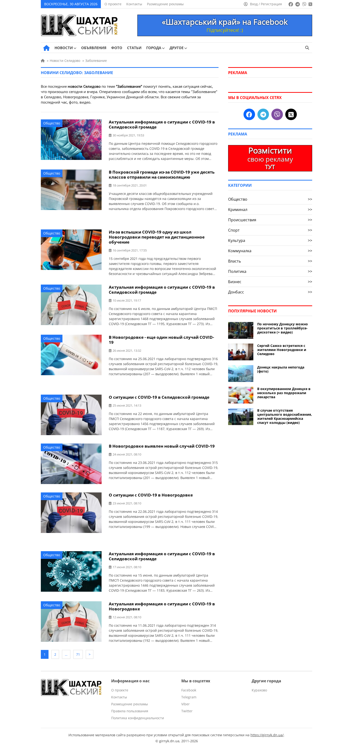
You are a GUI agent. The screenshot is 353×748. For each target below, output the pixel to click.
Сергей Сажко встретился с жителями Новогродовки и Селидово (281, 350)
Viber (185, 704)
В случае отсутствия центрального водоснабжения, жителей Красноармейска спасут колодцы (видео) (284, 416)
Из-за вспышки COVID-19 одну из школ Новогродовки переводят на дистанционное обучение (157, 237)
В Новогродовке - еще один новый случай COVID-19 (161, 339)
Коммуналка (270, 250)
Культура (270, 240)
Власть (270, 261)
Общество (51, 123)
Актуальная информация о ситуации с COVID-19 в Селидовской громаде (162, 124)
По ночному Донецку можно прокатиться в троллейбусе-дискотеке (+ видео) (282, 328)
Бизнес (270, 281)
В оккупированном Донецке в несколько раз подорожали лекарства (283, 393)
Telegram (188, 697)
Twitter (187, 711)
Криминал (270, 209)
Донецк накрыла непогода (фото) (280, 369)
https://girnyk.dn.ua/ (267, 735)
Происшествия (270, 219)
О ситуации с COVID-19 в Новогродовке (151, 495)
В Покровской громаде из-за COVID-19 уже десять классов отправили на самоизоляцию (161, 174)
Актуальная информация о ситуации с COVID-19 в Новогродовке (162, 606)
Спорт (270, 230)
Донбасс (270, 292)
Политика (270, 271)
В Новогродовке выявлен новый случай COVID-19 (162, 446)
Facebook (188, 690)
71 (78, 654)
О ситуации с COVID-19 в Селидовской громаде (159, 397)
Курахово (259, 690)
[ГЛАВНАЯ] (46, 48)
